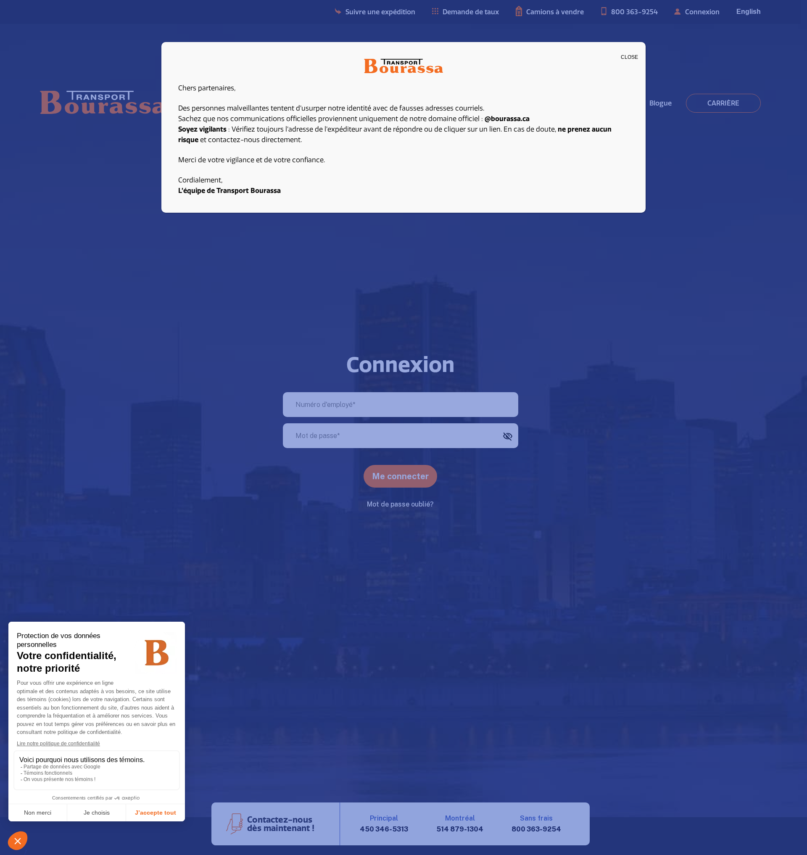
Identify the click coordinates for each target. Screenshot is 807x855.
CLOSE (629, 57)
